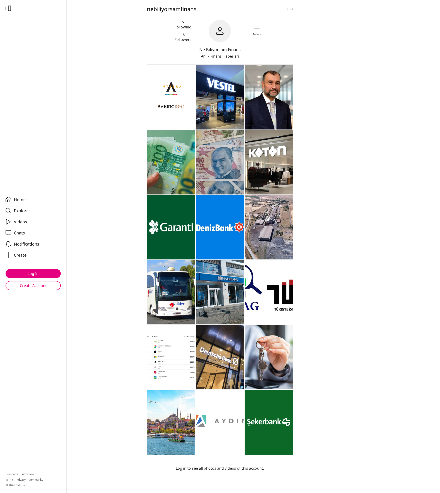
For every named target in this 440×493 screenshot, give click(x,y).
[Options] (290, 9)
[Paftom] (8, 8)
